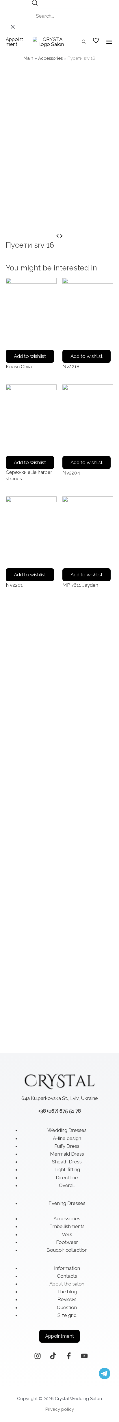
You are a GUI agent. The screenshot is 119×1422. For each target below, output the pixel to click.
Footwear (67, 1242)
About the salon (66, 1284)
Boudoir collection (67, 1250)
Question (67, 1307)
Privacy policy (59, 1409)
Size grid (67, 1315)
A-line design (67, 1138)
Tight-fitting (67, 1169)
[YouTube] (84, 1356)
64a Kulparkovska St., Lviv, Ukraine (59, 1098)
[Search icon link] (84, 42)
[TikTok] (53, 1356)
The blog (67, 1291)
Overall (67, 1185)
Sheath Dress (67, 1162)
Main (28, 58)
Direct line (67, 1177)
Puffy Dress (66, 1146)
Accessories (50, 58)
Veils (67, 1234)
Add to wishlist (30, 356)
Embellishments (67, 1226)
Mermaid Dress (67, 1154)
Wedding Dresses (67, 1130)
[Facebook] (69, 1356)
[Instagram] (37, 1356)
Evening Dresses (67, 1203)
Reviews (67, 1299)
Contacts (67, 1276)
